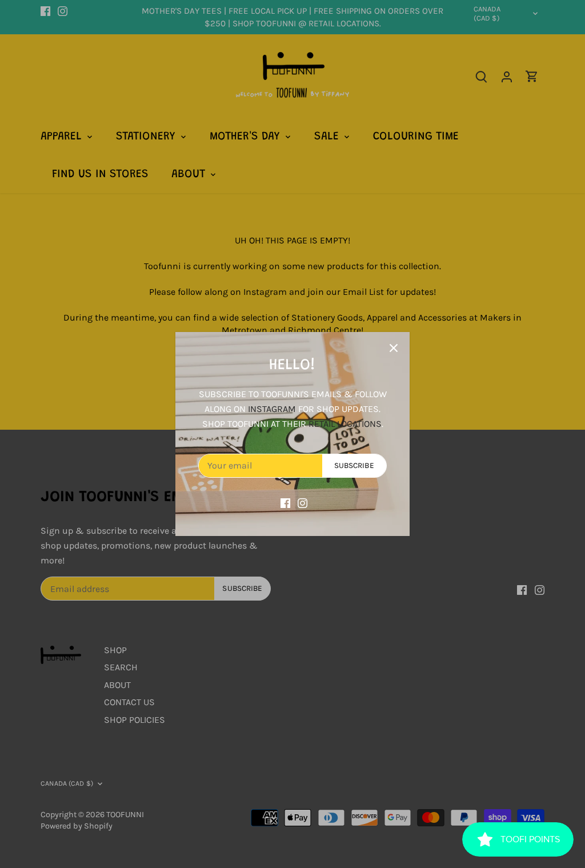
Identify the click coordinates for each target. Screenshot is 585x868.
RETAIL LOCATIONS (345, 423)
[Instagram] (302, 502)
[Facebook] (285, 502)
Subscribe (354, 465)
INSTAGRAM (272, 408)
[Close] (393, 348)
